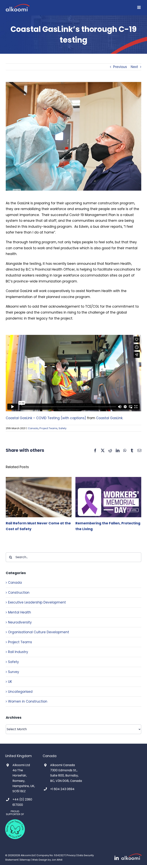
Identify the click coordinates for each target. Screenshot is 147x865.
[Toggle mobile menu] (139, 7)
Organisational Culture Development (38, 632)
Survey (13, 672)
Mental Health (19, 612)
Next (134, 67)
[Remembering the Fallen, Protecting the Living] (108, 479)
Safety (62, 428)
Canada (33, 428)
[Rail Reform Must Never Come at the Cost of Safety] (39, 479)
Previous (120, 67)
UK (10, 681)
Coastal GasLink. (109, 418)
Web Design (39, 860)
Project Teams (48, 428)
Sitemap (25, 860)
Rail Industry (18, 652)
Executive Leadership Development (37, 602)
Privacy (71, 855)
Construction (18, 592)
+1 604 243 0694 (62, 789)
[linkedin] (116, 858)
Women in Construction (27, 701)
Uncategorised (20, 691)
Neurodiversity (20, 622)
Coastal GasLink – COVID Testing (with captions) (46, 418)
